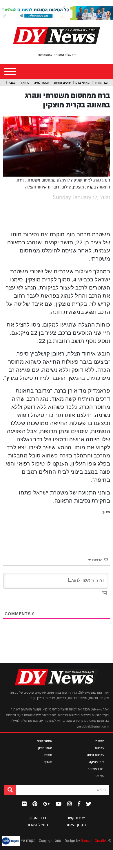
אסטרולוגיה (41, 82)
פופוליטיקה (96, 762)
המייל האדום (37, 824)
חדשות (99, 741)
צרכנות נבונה (95, 755)
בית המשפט (96, 769)
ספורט (100, 776)
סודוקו (25, 82)
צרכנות (99, 748)
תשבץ (12, 82)
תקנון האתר (76, 824)
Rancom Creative (94, 841)
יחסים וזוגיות (62, 82)
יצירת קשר (76, 818)
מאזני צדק (82, 82)
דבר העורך (101, 82)
